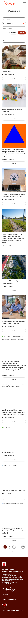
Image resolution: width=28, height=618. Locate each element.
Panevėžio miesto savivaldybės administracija (12, 570)
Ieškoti (22, 32)
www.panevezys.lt (7, 580)
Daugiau (14, 78)
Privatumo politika (9, 599)
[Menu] (24, 3)
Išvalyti (13, 32)
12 (23, 547)
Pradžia (5, 595)
